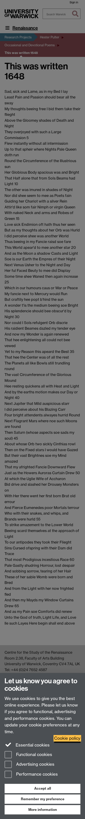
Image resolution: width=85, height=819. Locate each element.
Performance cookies (36, 774)
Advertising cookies (34, 764)
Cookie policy (67, 738)
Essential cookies (32, 745)
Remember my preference (42, 799)
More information (42, 809)
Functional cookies (33, 754)
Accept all (42, 788)
